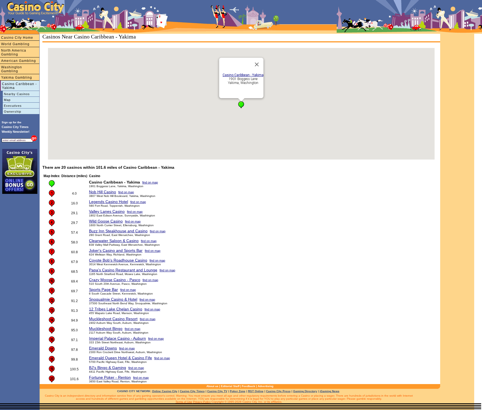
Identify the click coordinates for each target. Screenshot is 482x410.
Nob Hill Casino (102, 192)
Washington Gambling (11, 69)
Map (7, 100)
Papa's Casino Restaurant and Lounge (123, 270)
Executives (13, 105)
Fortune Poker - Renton (110, 377)
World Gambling (15, 44)
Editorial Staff (230, 386)
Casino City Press (278, 391)
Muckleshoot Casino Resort (113, 319)
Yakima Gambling (16, 77)
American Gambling (18, 61)
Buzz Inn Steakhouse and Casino (118, 231)
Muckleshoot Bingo (105, 328)
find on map (150, 182)
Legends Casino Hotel (108, 201)
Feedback (248, 386)
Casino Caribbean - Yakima (19, 86)
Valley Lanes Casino (107, 211)
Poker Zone (237, 391)
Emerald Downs (103, 348)
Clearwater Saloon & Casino (114, 240)
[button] (241, 104)
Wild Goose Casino (106, 221)
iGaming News (329, 391)
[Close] (257, 64)
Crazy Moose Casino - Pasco (114, 280)
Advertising (265, 386)
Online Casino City (164, 391)
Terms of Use (183, 401)
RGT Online (256, 391)
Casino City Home (17, 38)
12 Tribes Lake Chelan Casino (115, 309)
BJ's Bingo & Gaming (107, 367)
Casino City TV (217, 391)
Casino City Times (192, 391)
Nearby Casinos (17, 94)
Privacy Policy (202, 401)
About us (212, 386)
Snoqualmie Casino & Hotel (113, 299)
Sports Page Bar (103, 289)
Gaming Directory (305, 391)
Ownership (12, 111)
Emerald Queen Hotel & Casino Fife (120, 358)
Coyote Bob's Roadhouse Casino (118, 260)
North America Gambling (13, 52)
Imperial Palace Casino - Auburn (117, 338)
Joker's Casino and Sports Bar (116, 250)
